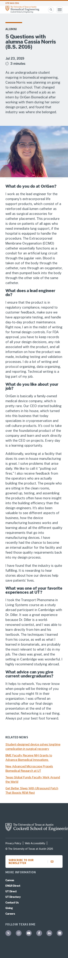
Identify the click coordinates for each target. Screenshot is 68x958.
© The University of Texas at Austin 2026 (29, 848)
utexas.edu (12, 3)
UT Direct (11, 891)
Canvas (9, 880)
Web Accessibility (35, 843)
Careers (10, 913)
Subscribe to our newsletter (21, 861)
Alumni (11, 29)
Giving (9, 908)
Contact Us (12, 902)
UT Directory (13, 896)
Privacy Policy (13, 843)
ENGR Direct (12, 885)
